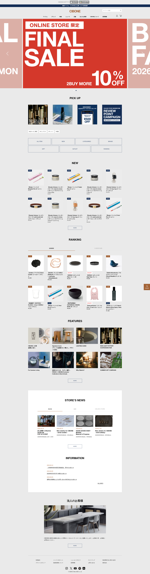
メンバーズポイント (58, 560)
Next (142, 53)
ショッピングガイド (76, 560)
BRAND (110, 141)
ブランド (53, 16)
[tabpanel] (75, 53)
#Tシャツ (51, 131)
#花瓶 (57, 131)
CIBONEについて (94, 16)
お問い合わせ (91, 562)
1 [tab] (74, 90)
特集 (61, 16)
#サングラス (43, 131)
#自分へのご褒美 (33, 131)
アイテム (45, 16)
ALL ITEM (39, 141)
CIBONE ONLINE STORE (75, 12)
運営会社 (104, 562)
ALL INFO (100, 483)
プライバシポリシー (41, 562)
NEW (63, 141)
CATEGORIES (87, 141)
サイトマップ (91, 560)
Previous (8, 53)
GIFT (43, 149)
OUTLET (75, 149)
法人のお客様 (83, 16)
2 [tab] (76, 90)
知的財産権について (58, 562)
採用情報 (105, 16)
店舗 (75, 16)
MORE (75, 227)
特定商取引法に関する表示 (109, 560)
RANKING (106, 149)
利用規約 (38, 560)
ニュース (68, 16)
